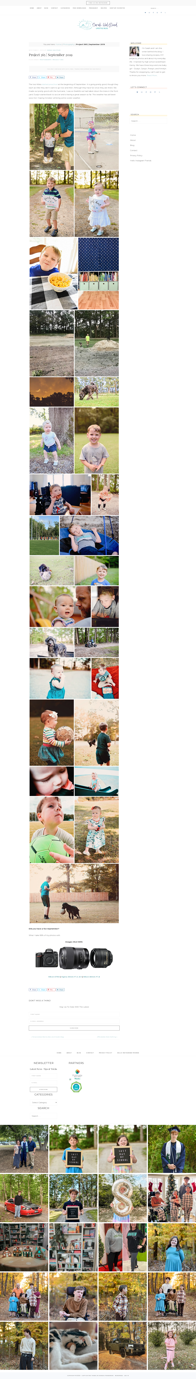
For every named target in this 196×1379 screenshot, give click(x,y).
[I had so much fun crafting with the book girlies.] (24, 1247)
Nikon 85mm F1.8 (91, 977)
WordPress (119, 1375)
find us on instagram (98, 3)
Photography (69, 44)
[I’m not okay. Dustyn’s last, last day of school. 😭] (73, 1198)
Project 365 (58, 60)
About (133, 140)
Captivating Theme (89, 1375)
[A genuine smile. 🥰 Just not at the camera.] (123, 1297)
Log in (126, 1375)
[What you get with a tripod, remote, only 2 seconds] (24, 1297)
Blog (132, 145)
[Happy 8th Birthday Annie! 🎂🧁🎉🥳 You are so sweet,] (123, 1198)
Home (58, 44)
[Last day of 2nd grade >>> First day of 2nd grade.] (123, 1149)
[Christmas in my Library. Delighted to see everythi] (73, 1247)
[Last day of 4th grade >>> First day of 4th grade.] (73, 1149)
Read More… (152, 75)
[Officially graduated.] (24, 1149)
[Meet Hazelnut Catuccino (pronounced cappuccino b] (73, 1346)
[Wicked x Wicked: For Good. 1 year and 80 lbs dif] (123, 1247)
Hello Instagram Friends (140, 161)
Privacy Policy (136, 155)
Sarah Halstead (98, 25)
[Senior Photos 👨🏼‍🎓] (24, 1198)
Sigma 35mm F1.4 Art (71, 977)
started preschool (50, 84)
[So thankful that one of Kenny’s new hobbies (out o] (123, 1346)
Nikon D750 (54, 977)
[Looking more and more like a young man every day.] (73, 1297)
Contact (133, 150)
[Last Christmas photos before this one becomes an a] (24, 1346)
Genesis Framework (106, 1375)
